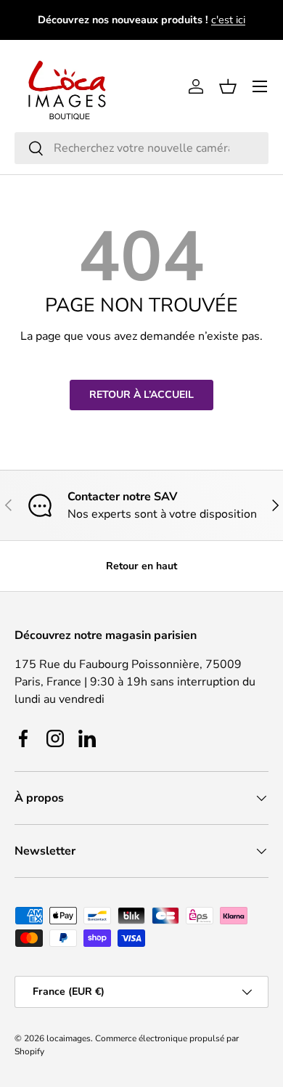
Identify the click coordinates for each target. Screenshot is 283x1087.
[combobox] (141, 148)
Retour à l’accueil (141, 395)
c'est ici (228, 19)
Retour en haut (141, 566)
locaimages (68, 1038)
